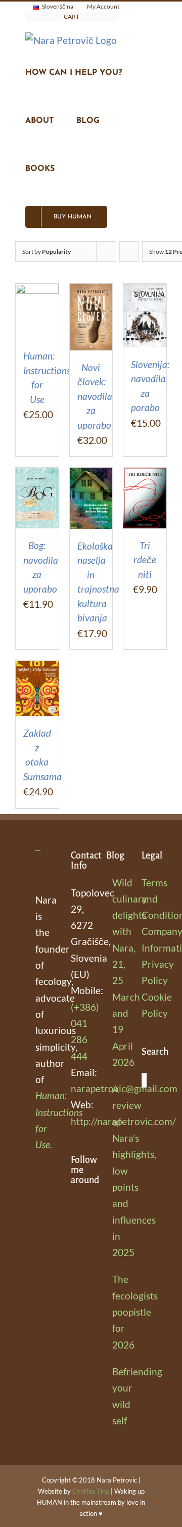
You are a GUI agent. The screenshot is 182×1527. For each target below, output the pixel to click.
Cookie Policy (144, 1005)
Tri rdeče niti (144, 560)
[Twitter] (74, 1268)
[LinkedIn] (74, 1248)
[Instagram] (74, 1228)
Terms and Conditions (144, 899)
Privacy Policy (144, 972)
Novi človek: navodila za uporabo (94, 396)
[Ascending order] (129, 251)
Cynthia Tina (90, 1491)
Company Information (144, 939)
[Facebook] (74, 1207)
